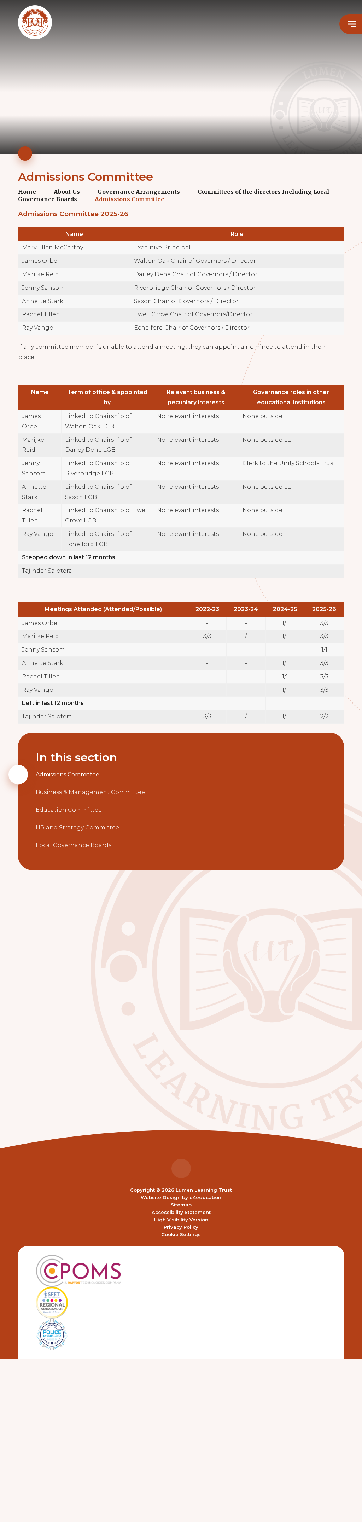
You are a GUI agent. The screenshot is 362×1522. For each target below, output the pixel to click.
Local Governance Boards (73, 845)
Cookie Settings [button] (181, 1234)
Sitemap (181, 1205)
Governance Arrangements (139, 191)
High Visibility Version (181, 1219)
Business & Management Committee (90, 792)
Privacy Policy (181, 1227)
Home (27, 191)
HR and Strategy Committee (77, 827)
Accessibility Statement (181, 1212)
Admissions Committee (129, 199)
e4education (205, 1197)
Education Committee (69, 809)
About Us (67, 191)
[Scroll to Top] (181, 1168)
